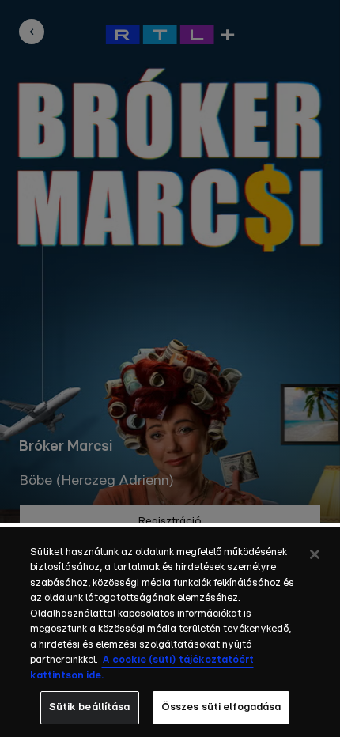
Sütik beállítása (89, 707)
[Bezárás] (314, 554)
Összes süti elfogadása (221, 707)
